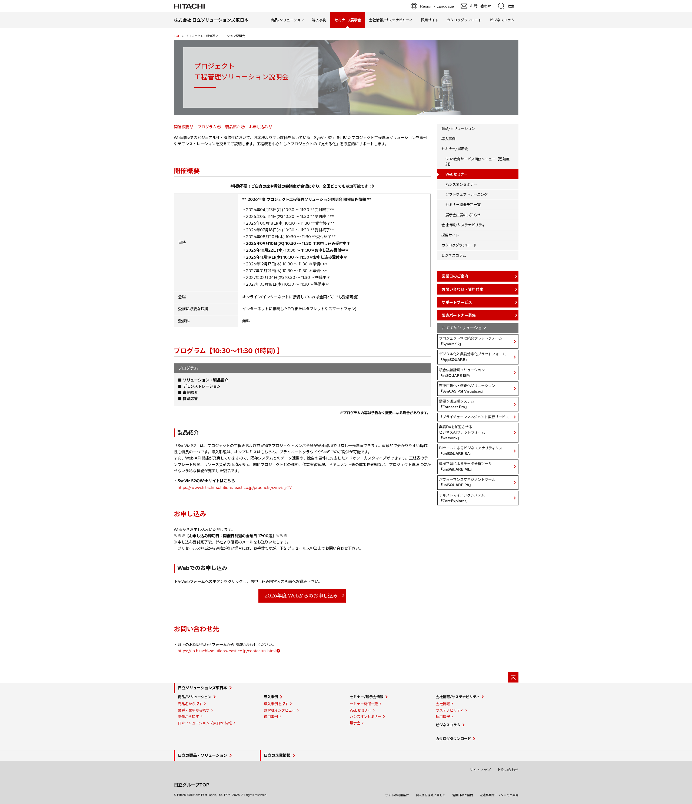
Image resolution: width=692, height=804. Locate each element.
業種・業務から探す (193, 710)
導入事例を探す (276, 704)
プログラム (207, 126)
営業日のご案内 (462, 795)
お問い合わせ (507, 770)
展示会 (355, 723)
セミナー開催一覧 (364, 704)
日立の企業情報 (277, 755)
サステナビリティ (450, 710)
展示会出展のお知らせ (463, 215)
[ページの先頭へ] (513, 677)
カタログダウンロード (464, 20)
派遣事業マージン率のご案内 (499, 795)
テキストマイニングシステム (462, 498)
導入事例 (319, 20)
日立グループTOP (191, 785)
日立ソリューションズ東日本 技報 (205, 723)
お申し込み (258, 126)
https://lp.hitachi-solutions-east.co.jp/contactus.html (227, 650)
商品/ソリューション (287, 20)
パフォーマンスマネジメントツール (467, 482)
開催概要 (181, 126)
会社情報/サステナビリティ (391, 20)
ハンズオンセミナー (461, 184)
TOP (177, 36)
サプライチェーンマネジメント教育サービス (474, 417)
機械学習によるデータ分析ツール (465, 466)
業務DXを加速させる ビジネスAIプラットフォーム (462, 432)
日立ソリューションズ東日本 (202, 687)
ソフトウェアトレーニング (466, 194)
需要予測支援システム (456, 404)
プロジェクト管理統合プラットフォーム (470, 341)
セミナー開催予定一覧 (463, 204)
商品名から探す (190, 704)
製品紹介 (232, 126)
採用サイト (429, 20)
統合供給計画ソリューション (462, 373)
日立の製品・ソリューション (202, 755)
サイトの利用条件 (397, 795)
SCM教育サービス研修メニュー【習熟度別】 (477, 161)
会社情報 (443, 704)
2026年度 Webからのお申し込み (301, 596)
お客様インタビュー (279, 710)
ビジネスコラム (502, 20)
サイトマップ (480, 770)
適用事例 (271, 716)
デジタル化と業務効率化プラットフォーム (472, 357)
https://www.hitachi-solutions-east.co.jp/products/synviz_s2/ (235, 487)
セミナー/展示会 (454, 149)
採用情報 (443, 716)
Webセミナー (360, 710)
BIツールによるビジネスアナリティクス (470, 451)
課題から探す (188, 716)
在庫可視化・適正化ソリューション (467, 388)
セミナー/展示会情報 (366, 697)
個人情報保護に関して (430, 795)
